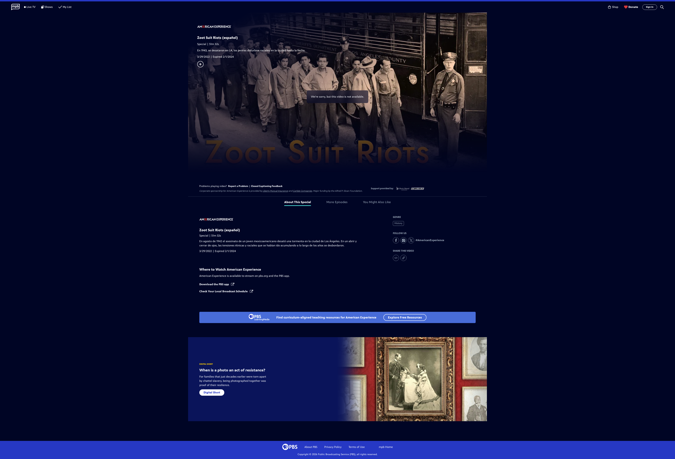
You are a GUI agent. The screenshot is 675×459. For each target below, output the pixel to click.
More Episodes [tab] (337, 202)
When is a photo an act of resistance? (232, 370)
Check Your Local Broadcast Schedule (223, 291)
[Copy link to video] (403, 258)
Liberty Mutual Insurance (275, 191)
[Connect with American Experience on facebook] (396, 240)
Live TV (31, 7)
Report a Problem (238, 186)
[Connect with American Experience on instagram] (403, 240)
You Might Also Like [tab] (377, 202)
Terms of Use (357, 447)
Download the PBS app (214, 284)
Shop (615, 7)
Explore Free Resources (405, 317)
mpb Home (386, 447)
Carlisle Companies (302, 191)
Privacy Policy (333, 447)
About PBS (310, 447)
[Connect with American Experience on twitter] (411, 240)
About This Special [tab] (297, 202)
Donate (633, 7)
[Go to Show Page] (342, 27)
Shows (49, 7)
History (398, 223)
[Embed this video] (396, 258)
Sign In (649, 7)
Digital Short (212, 392)
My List (67, 7)
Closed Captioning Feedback (266, 186)
